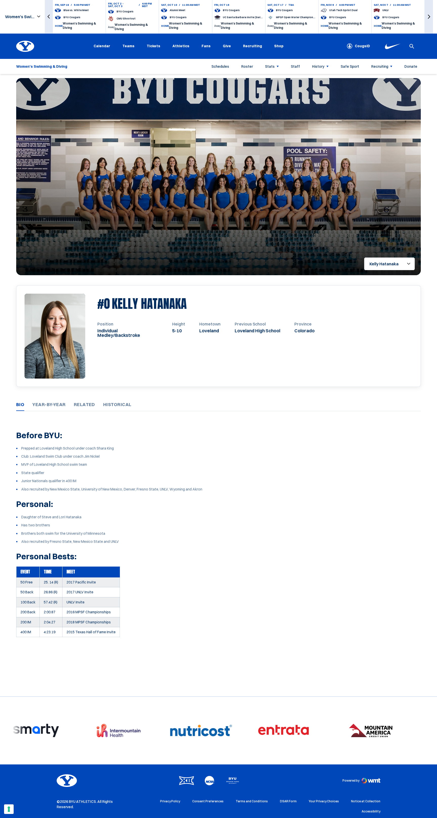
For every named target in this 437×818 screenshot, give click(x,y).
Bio (20, 404)
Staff (295, 66)
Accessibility (371, 811)
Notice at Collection (365, 801)
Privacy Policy (170, 801)
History (318, 66)
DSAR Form (288, 801)
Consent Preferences (208, 801)
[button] (49, 16)
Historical (117, 404)
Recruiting (252, 46)
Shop (278, 45)
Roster (247, 66)
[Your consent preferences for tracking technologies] (9, 809)
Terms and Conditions (252, 801)
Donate (410, 66)
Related (84, 404)
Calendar (102, 46)
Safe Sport (350, 66)
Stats (270, 66)
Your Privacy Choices (324, 801)
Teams (128, 46)
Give (227, 46)
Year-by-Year (48, 404)
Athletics (180, 46)
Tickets (153, 46)
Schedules (220, 66)
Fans (206, 46)
